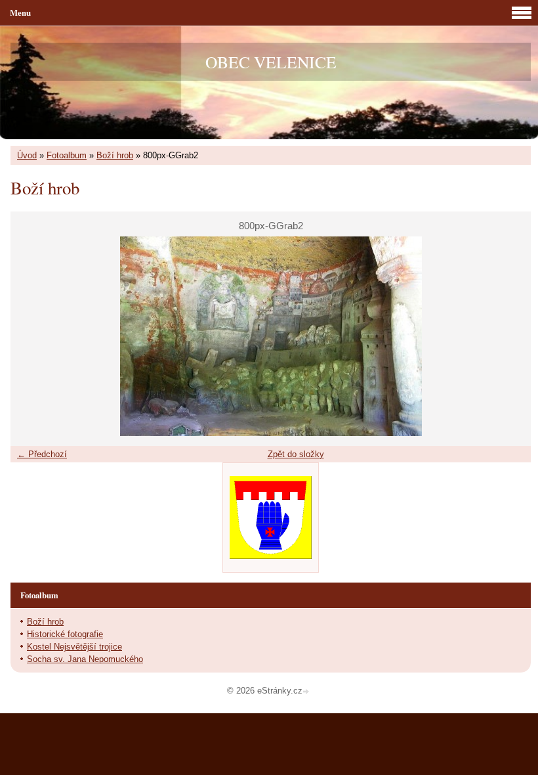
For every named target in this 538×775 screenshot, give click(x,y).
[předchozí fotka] (32, 336)
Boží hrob (114, 155)
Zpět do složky (296, 454)
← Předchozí (42, 454)
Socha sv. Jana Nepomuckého (85, 659)
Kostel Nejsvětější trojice (74, 647)
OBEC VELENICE (271, 62)
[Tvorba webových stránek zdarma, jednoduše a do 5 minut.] (307, 692)
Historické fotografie (65, 634)
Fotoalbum (67, 155)
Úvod (27, 155)
